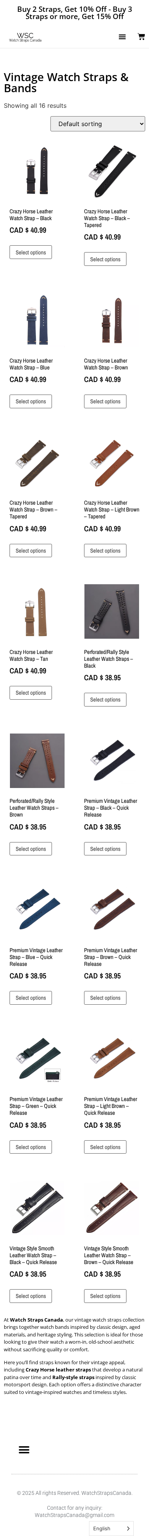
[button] (122, 36)
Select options (31, 252)
